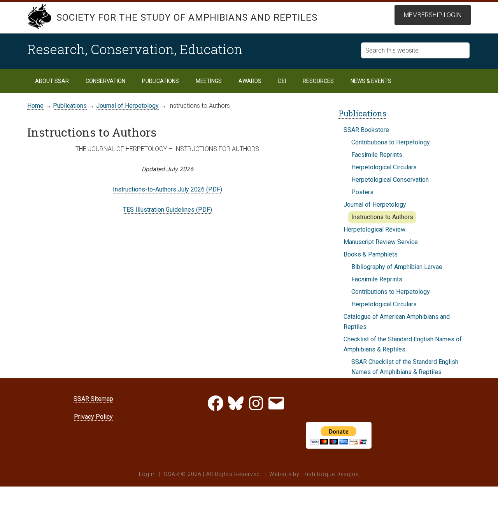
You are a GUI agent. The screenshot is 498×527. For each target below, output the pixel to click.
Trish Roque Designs (330, 474)
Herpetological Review (374, 229)
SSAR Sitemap (93, 398)
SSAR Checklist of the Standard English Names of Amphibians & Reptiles (404, 367)
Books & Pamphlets (371, 254)
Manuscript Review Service (381, 242)
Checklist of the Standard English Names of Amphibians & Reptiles (403, 344)
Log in (147, 474)
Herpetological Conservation (390, 179)
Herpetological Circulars (384, 167)
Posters (362, 192)
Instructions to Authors (382, 217)
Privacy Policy (93, 416)
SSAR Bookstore (366, 130)
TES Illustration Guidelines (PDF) (167, 209)
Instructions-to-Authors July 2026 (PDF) (167, 189)
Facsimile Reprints (376, 154)
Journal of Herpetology (375, 204)
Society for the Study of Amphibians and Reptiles (186, 17)
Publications (362, 113)
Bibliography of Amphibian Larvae (396, 267)
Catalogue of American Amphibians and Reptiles (397, 321)
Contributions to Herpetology (390, 142)
